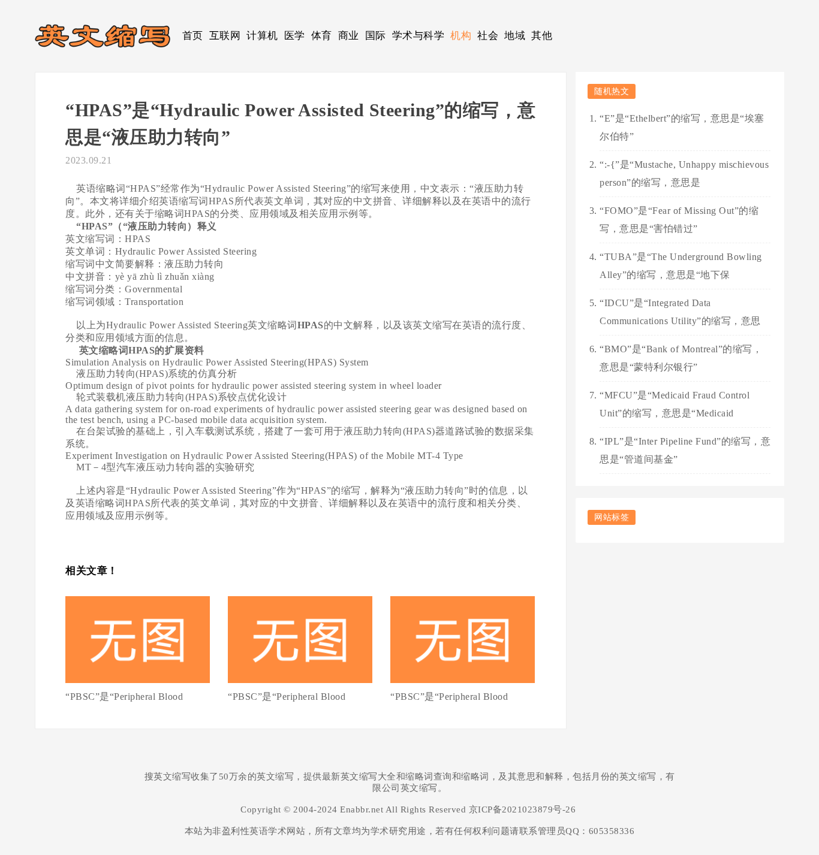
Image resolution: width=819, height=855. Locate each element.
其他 (541, 35)
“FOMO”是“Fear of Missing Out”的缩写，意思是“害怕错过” (679, 220)
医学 (294, 35)
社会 (487, 35)
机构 (460, 35)
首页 (192, 35)
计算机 (262, 35)
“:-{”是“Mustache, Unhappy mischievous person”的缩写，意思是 (684, 173)
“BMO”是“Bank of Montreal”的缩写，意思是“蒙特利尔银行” (681, 358)
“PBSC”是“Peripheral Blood (124, 696)
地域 (514, 35)
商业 (348, 35)
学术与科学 (418, 35)
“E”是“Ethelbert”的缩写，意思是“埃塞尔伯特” (682, 127)
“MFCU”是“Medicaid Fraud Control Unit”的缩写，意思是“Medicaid (674, 404)
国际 (375, 35)
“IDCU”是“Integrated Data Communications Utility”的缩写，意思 (680, 312)
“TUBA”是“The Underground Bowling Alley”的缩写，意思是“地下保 (681, 266)
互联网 (225, 35)
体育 (321, 35)
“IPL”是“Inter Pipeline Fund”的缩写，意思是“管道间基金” (685, 450)
